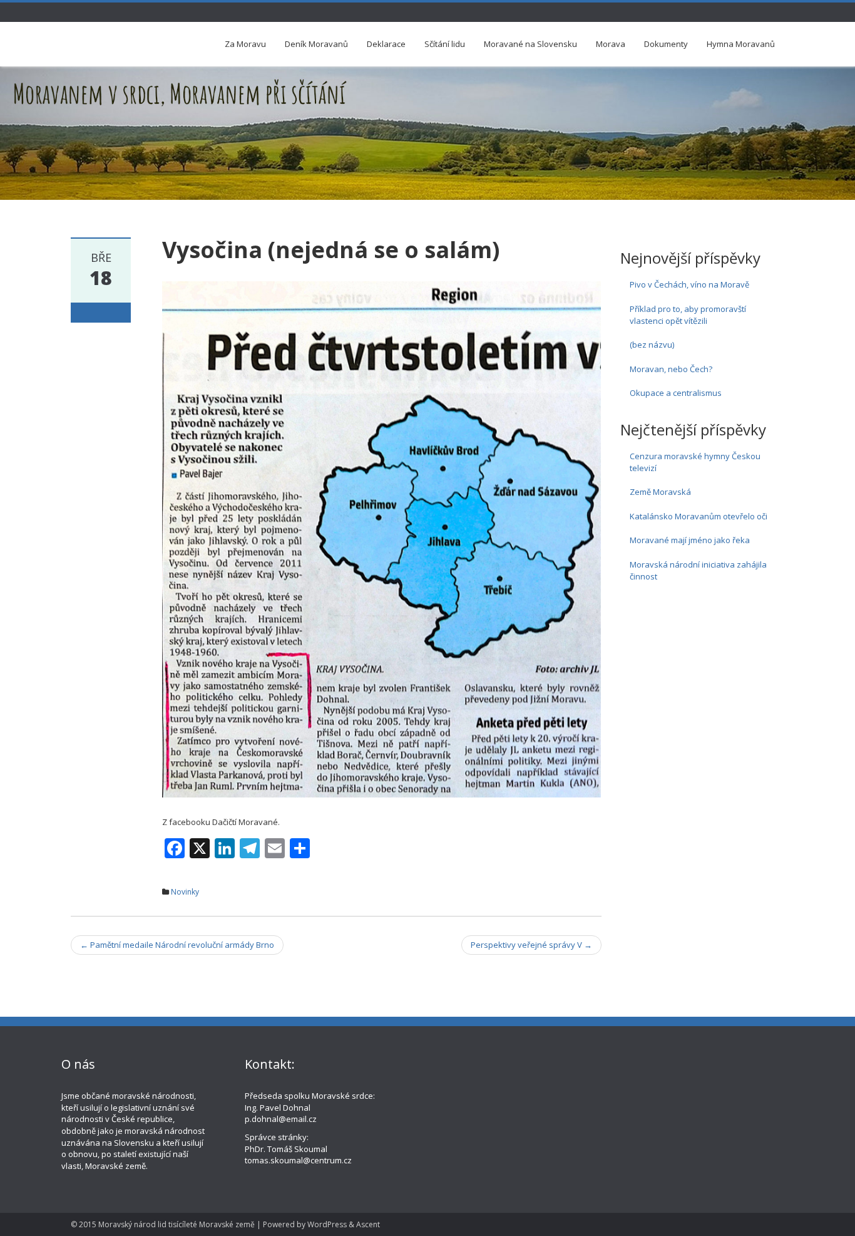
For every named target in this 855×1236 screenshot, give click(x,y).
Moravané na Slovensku (530, 43)
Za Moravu (245, 43)
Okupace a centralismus (676, 392)
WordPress (327, 1224)
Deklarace (386, 43)
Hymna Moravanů (741, 43)
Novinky (185, 891)
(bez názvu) (652, 344)
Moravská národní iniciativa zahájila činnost (698, 570)
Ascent (368, 1224)
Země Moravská (660, 491)
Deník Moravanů (316, 43)
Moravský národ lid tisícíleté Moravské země (176, 1224)
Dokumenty (666, 43)
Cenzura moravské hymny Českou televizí (695, 462)
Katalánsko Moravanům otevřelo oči (698, 516)
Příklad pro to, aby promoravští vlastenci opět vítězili (688, 314)
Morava (610, 43)
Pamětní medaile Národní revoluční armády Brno (177, 944)
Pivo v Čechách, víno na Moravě (689, 284)
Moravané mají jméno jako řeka (690, 540)
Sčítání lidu (444, 43)
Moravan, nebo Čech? (671, 369)
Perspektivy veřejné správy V (531, 944)
